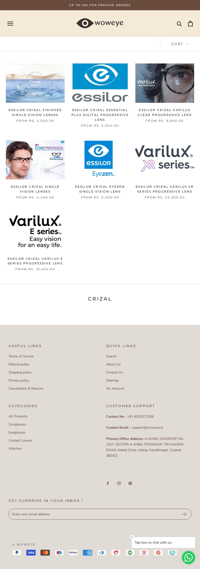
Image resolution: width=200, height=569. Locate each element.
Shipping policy (20, 372)
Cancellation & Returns (26, 388)
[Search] (179, 23)
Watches (15, 448)
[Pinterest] (130, 483)
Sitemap (112, 380)
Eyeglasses (17, 432)
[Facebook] (108, 483)
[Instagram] (119, 483)
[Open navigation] (10, 23)
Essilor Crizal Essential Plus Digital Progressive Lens (100, 115)
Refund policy (19, 364)
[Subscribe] (183, 514)
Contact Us (114, 372)
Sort (178, 44)
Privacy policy (19, 380)
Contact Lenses (20, 440)
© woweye (23, 544)
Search (111, 356)
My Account (115, 388)
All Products (18, 416)
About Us (113, 364)
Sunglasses (17, 424)
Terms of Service (21, 356)
